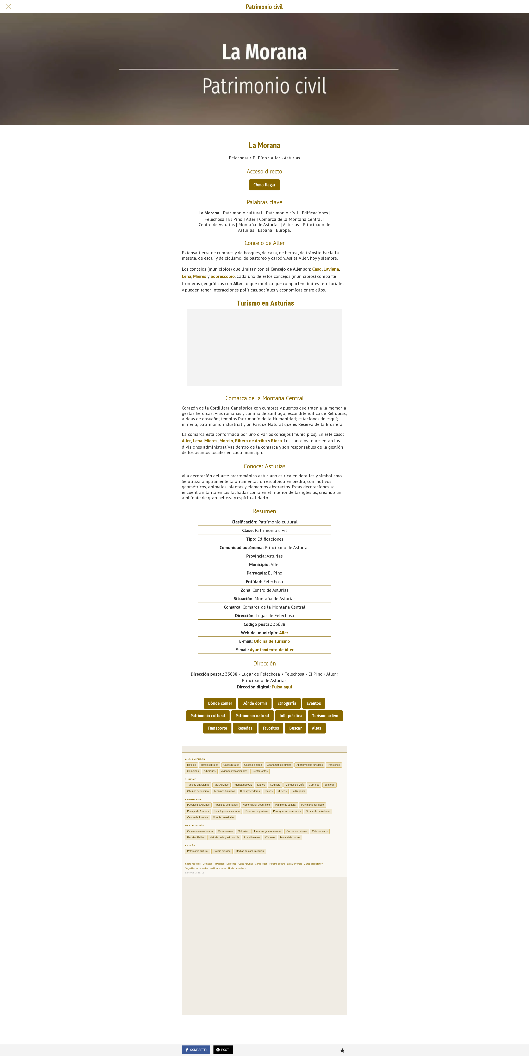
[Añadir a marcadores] (342, 1050)
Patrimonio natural (252, 715)
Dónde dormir (254, 703)
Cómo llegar (264, 184)
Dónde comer (220, 703)
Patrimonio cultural (208, 715)
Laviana (331, 269)
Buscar (295, 728)
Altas (316, 728)
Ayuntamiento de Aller (272, 649)
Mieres (199, 276)
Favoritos (271, 728)
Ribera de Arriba (251, 440)
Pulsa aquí (282, 687)
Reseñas (244, 728)
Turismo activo (325, 715)
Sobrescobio (223, 276)
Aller (186, 440)
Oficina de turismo (272, 641)
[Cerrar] (8, 6)
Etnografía (287, 703)
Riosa (276, 440)
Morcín (226, 440)
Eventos (314, 703)
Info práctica (291, 715)
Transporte (217, 728)
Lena (186, 276)
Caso (317, 269)
